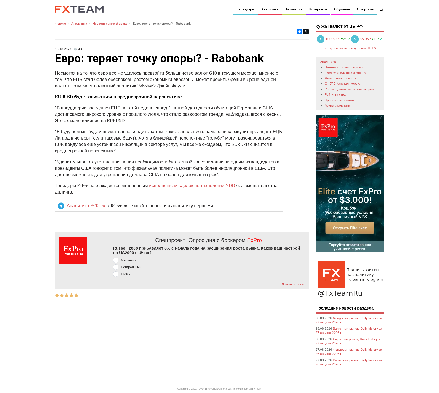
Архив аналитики (337, 105)
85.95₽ (363, 39)
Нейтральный (131, 267)
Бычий (126, 274)
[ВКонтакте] (299, 31)
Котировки (318, 9)
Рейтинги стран (336, 94)
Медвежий (129, 260)
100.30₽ (330, 39)
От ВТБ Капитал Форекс (343, 83)
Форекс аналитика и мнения (346, 72)
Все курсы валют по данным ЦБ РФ (350, 48)
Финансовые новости (340, 78)
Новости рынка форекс (344, 67)
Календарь (245, 9)
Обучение (342, 9)
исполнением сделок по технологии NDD (192, 185)
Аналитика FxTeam (86, 205)
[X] (306, 31)
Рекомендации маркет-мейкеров (349, 89)
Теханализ (294, 9)
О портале (365, 9)
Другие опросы (293, 284)
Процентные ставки (339, 100)
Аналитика (269, 9)
